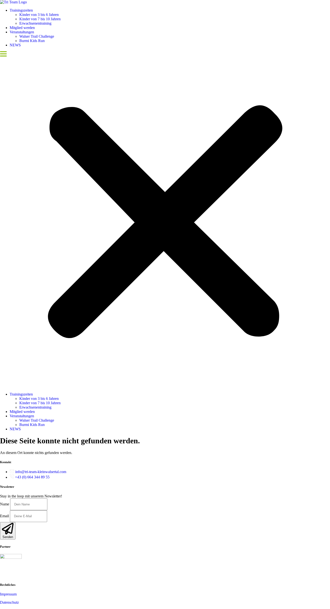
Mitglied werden (22, 28)
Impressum (8, 594)
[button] (165, 219)
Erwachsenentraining (35, 23)
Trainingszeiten (21, 10)
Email (5, 516)
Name (5, 504)
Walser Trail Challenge (36, 36)
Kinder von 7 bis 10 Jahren (40, 19)
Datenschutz (9, 602)
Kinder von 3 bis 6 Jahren (39, 15)
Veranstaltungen (22, 32)
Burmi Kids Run (32, 41)
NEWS (15, 45)
